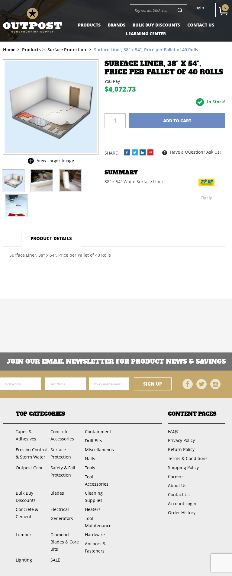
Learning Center (146, 33)
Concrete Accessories (62, 435)
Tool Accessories (96, 480)
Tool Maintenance (98, 521)
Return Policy (181, 449)
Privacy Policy (181, 440)
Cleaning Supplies (94, 496)
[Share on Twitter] (135, 152)
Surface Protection (60, 453)
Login (198, 8)
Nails (90, 459)
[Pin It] (150, 152)
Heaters (93, 509)
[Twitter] (201, 384)
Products (89, 25)
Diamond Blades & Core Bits (64, 542)
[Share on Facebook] (127, 152)
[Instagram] (215, 384)
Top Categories (40, 414)
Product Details (51, 238)
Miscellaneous (99, 449)
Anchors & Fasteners (95, 547)
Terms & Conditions (188, 458)
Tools (90, 468)
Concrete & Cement (27, 512)
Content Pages (192, 414)
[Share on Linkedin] (143, 152)
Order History (181, 512)
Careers (176, 476)
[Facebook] (187, 384)
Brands (116, 25)
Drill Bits (93, 440)
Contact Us (200, 25)
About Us (177, 485)
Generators (61, 518)
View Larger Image (55, 160)
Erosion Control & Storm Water (31, 453)
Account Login (182, 503)
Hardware (95, 534)
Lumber (23, 534)
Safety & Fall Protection (62, 471)
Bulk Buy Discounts (156, 25)
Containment (98, 431)
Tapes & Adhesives (26, 435)
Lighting (24, 560)
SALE (55, 560)
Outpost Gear (29, 468)
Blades (57, 493)
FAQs (173, 431)
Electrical (59, 509)
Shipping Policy (183, 467)
